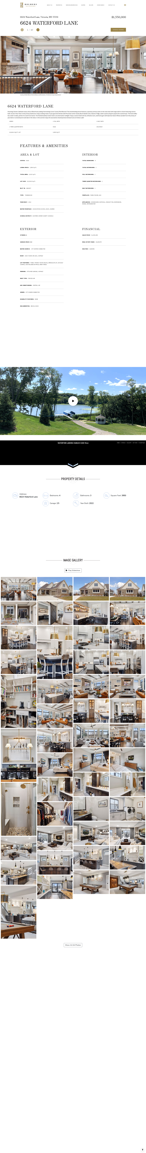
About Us (49, 5)
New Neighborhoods (72, 5)
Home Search (100, 5)
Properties (59, 5)
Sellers (91, 5)
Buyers (83, 5)
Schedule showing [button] (118, 29)
